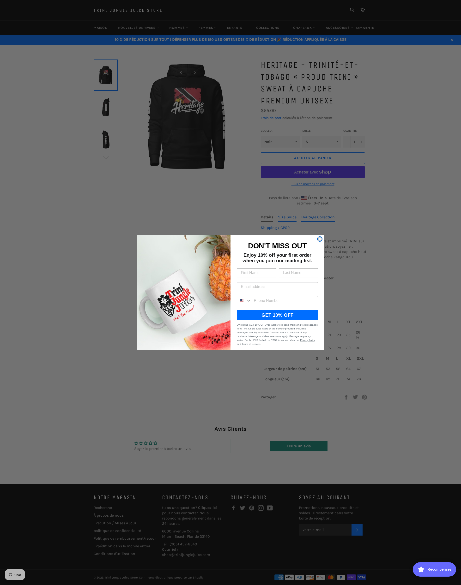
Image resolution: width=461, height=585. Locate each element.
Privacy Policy (307, 340)
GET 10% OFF (277, 315)
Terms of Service (251, 344)
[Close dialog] (319, 239)
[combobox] (244, 300)
